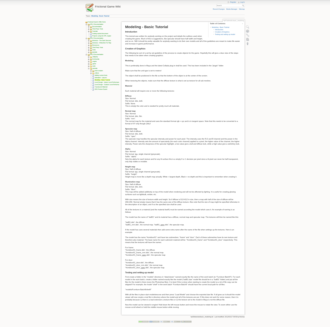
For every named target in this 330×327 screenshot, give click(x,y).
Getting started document (100, 33)
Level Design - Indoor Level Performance (107, 82)
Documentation (97, 26)
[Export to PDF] (248, 39)
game (94, 63)
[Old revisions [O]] (248, 31)
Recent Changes (219, 9)
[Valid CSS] (176, 321)
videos (97, 73)
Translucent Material (101, 87)
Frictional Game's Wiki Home (97, 22)
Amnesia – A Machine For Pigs (101, 43)
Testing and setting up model (225, 34)
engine (95, 61)
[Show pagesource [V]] (248, 27)
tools (94, 66)
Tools (94, 50)
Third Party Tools (97, 29)
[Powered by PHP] (154, 321)
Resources (95, 45)
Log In (242, 2)
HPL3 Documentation (96, 54)
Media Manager (231, 9)
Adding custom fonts (101, 75)
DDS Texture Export (101, 89)
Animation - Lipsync (101, 77)
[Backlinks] (248, 35)
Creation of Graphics (222, 32)
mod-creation (99, 70)
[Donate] (143, 321)
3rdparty (95, 56)
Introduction (219, 30)
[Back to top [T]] (248, 43)
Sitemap (242, 9)
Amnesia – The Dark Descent (101, 40)
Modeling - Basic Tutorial (100, 16)
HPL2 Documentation (96, 38)
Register (233, 2)
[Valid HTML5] (165, 321)
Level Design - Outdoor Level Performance (108, 84)
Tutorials (95, 31)
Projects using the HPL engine (101, 36)
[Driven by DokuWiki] (186, 321)
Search (243, 5)
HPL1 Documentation (96, 24)
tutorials (94, 52)
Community (95, 59)
